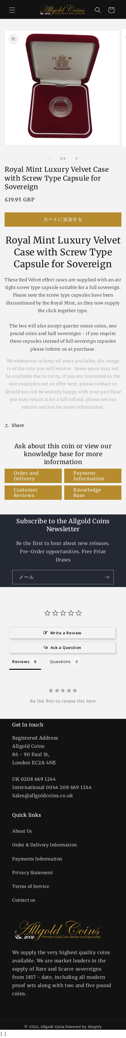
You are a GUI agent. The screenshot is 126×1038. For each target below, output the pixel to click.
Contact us (23, 900)
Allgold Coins (53, 1027)
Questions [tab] (60, 661)
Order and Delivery (26, 475)
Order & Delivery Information (44, 845)
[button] (12, 10)
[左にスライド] (49, 158)
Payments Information (37, 859)
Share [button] (18, 425)
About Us (22, 831)
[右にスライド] (76, 158)
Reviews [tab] (20, 661)
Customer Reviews (26, 492)
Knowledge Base (87, 492)
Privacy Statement (32, 872)
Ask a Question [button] (65, 647)
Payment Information (89, 475)
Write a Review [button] (66, 633)
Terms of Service (30, 886)
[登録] (106, 577)
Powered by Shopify (83, 1027)
